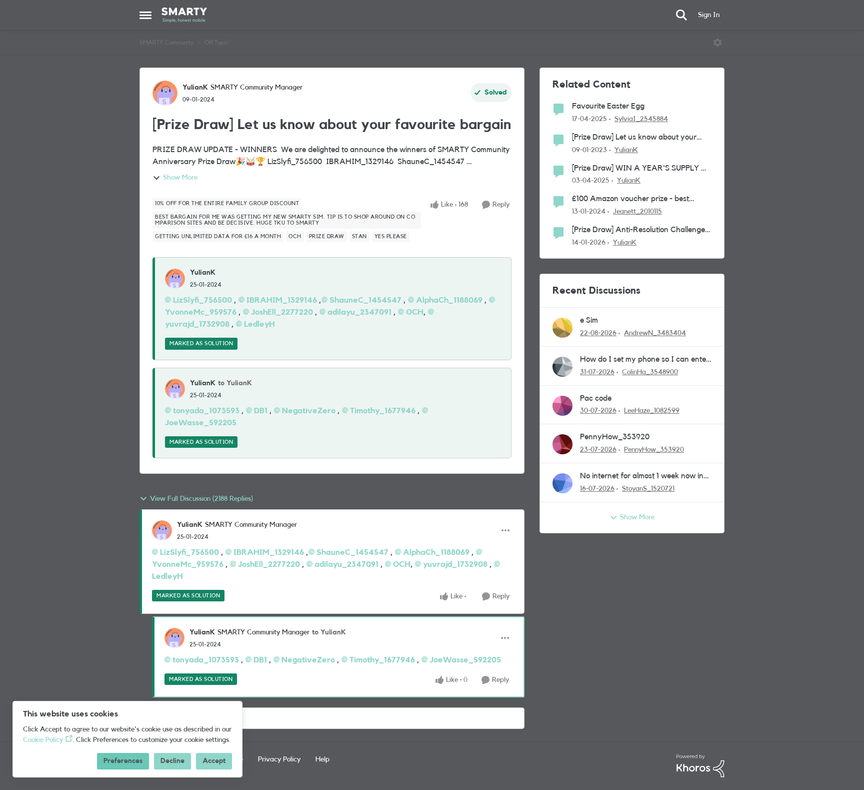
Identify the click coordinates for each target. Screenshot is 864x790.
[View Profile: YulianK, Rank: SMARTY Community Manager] (165, 93)
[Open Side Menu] (145, 15)
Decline (172, 760)
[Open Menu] (717, 43)
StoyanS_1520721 (648, 488)
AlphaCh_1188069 (449, 300)
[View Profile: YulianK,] (175, 279)
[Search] (682, 15)
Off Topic (216, 43)
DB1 (261, 411)
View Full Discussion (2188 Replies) (201, 498)
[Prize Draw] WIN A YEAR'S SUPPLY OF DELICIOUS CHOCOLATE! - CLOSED (642, 169)
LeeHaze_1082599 (652, 410)
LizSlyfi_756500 (202, 300)
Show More (180, 177)
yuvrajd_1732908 (455, 564)
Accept (214, 760)
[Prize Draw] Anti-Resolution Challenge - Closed (641, 230)
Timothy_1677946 (383, 411)
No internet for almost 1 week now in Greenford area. (642, 476)
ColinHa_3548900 (650, 372)
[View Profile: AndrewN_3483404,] (562, 328)
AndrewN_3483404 (655, 333)
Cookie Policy (43, 739)
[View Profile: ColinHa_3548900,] (562, 367)
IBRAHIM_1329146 (281, 300)
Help (323, 759)
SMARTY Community (167, 43)
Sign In (709, 15)
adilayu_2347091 (360, 312)
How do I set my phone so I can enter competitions (644, 360)
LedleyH (259, 324)
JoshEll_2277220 (282, 312)
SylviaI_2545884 (641, 119)
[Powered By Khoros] (700, 765)
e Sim (589, 320)
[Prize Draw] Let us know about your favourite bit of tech (634, 138)
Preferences (123, 760)
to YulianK (235, 383)
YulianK (195, 87)
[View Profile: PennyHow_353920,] (562, 444)
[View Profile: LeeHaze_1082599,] (562, 406)
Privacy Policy (279, 759)
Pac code (596, 398)
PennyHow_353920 (615, 437)
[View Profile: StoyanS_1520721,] (562, 483)
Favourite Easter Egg (608, 106)
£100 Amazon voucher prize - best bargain (630, 199)
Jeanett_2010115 (637, 211)
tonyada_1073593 (206, 411)
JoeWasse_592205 (465, 660)
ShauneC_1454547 (366, 300)
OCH (415, 312)
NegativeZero (309, 411)
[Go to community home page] (184, 15)
